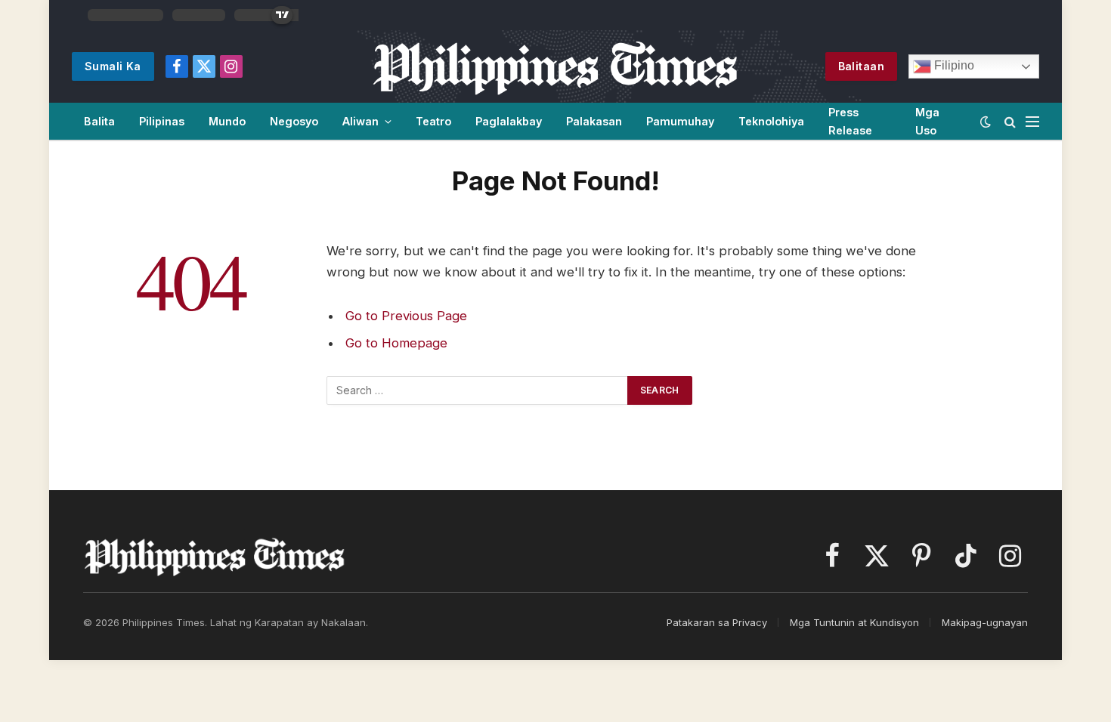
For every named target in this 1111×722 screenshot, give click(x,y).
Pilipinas (161, 121)
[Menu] (1032, 121)
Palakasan (594, 121)
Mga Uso (927, 121)
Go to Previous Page (406, 315)
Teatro (433, 121)
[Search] (1010, 121)
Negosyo (294, 121)
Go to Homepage (396, 342)
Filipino (952, 65)
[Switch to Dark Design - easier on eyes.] (985, 122)
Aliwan (360, 121)
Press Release (850, 121)
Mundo (227, 121)
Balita (99, 121)
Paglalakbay (508, 121)
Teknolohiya (771, 121)
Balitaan (861, 66)
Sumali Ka (113, 66)
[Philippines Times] (555, 66)
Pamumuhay (680, 121)
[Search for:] (477, 390)
